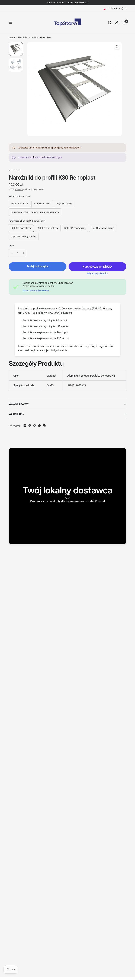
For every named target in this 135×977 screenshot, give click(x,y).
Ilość (11, 245)
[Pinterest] (35, 425)
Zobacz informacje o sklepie (35, 290)
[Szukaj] (109, 22)
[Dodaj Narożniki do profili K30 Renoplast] (23, 253)
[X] (30, 425)
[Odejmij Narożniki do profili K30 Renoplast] (12, 253)
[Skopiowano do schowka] (44, 425)
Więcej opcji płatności (97, 273)
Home (12, 37)
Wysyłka (19, 189)
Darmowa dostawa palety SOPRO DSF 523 (67, 2)
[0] (123, 22)
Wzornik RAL (16, 413)
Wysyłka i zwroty (18, 404)
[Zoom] (117, 46)
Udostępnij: (15, 425)
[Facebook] (25, 425)
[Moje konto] (116, 22)
